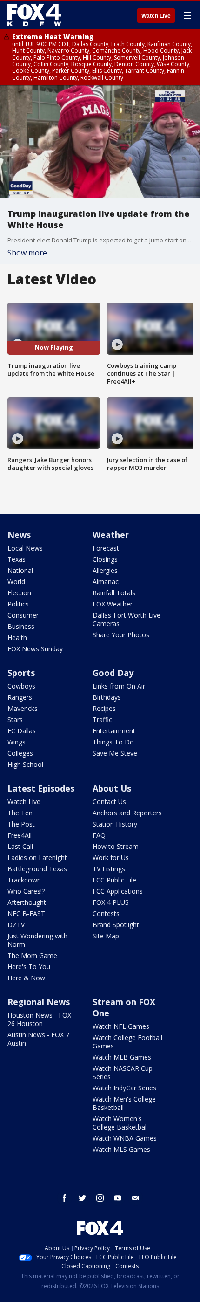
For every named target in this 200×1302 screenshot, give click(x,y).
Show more (27, 253)
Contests (106, 913)
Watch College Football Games (127, 1041)
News (19, 534)
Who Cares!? (26, 891)
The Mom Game (32, 955)
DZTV (16, 924)
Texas (16, 559)
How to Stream (116, 846)
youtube (117, 1198)
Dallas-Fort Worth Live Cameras (126, 619)
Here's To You (28, 966)
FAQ (99, 835)
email (135, 1198)
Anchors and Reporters (127, 812)
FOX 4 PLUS (111, 902)
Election (19, 592)
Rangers (19, 697)
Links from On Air (119, 686)
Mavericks (22, 708)
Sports (21, 672)
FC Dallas (21, 730)
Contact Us (109, 801)
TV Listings (109, 868)
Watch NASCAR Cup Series (123, 1072)
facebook (64, 1198)
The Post (21, 824)
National (20, 570)
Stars (15, 719)
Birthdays (107, 697)
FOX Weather (113, 603)
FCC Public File (114, 879)
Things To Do (113, 741)
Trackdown (24, 879)
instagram (100, 1198)
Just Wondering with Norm (37, 940)
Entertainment (114, 730)
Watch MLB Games (122, 1057)
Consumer (23, 615)
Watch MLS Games (121, 1149)
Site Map (106, 935)
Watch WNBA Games (125, 1138)
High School (25, 764)
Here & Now (26, 977)
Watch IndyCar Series (124, 1087)
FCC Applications (118, 891)
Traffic (102, 719)
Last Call (20, 846)
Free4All (19, 835)
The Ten (20, 812)
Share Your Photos (121, 634)
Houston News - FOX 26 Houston (39, 1019)
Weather (111, 534)
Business (20, 626)
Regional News (38, 1001)
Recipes (104, 708)
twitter (82, 1198)
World (16, 581)
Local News (25, 548)
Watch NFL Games (121, 1026)
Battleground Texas (37, 868)
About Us (112, 788)
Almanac (106, 581)
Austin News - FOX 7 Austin (38, 1038)
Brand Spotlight (116, 924)
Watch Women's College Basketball (120, 1122)
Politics (18, 603)
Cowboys (21, 686)
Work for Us (111, 857)
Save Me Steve (115, 753)
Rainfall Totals (114, 592)
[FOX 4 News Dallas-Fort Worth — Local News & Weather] (34, 15)
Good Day (113, 672)
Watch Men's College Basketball (124, 1103)
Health (17, 637)
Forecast (106, 548)
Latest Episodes (40, 788)
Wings (16, 741)
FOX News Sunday (35, 648)
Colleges (20, 753)
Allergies (105, 570)
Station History (115, 824)
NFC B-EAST (26, 913)
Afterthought (26, 902)
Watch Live (156, 16)
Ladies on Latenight (37, 857)
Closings (105, 559)
